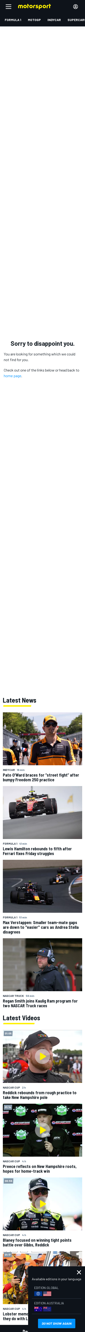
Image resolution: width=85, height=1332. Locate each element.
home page (12, 375)
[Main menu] (8, 6)
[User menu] (75, 6)
